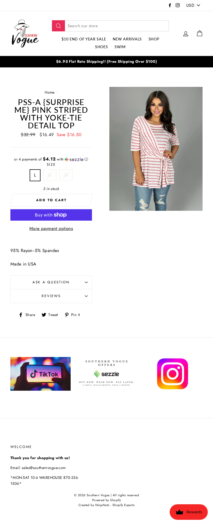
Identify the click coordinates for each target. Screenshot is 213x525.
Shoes (101, 47)
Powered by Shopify (106, 500)
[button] (51, 159)
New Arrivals (127, 39)
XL (50, 175)
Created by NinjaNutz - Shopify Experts (106, 505)
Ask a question (51, 282)
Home (50, 92)
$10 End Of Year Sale (84, 39)
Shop (154, 39)
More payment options (51, 228)
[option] (106, 62)
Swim (120, 47)
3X (65, 175)
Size (51, 164)
